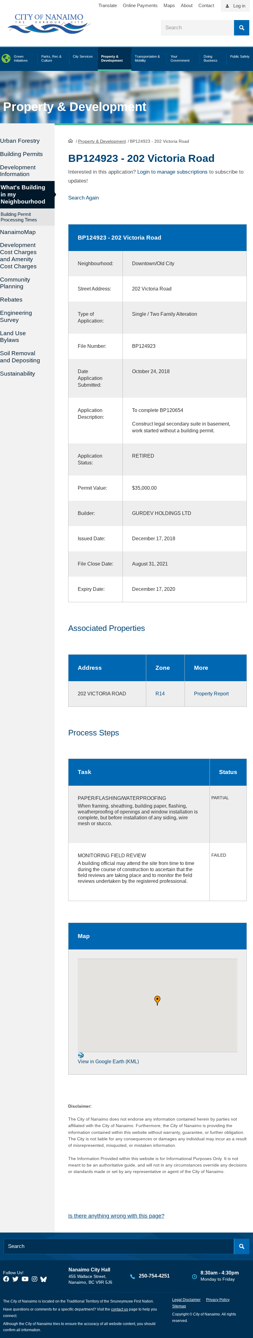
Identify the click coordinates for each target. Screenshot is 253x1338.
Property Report (211, 693)
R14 (160, 693)
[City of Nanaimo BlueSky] (45, 1279)
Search (241, 27)
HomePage (70, 140)
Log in (239, 5)
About (187, 5)
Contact (206, 5)
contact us (119, 1309)
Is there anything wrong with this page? (116, 1216)
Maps (169, 5)
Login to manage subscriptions (172, 172)
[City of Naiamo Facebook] (6, 1279)
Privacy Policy (218, 1300)
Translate (107, 5)
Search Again (83, 198)
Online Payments (140, 5)
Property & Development (102, 141)
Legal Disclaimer (186, 1300)
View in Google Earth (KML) (108, 1061)
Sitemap (179, 1306)
